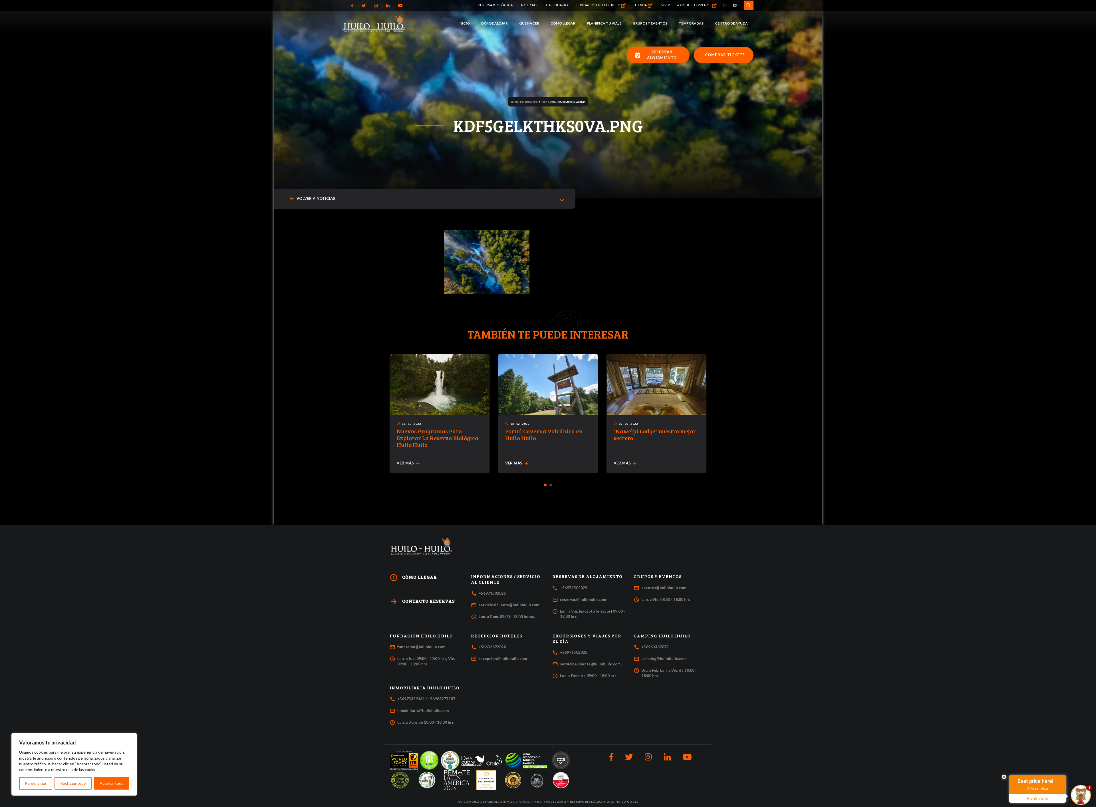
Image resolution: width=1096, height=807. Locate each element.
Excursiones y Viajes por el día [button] (586, 638)
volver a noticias (312, 198)
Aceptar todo (112, 783)
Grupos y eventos (650, 23)
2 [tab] (551, 485)
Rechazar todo (73, 783)
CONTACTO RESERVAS (422, 601)
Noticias (529, 5)
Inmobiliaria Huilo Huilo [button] (425, 688)
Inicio (464, 23)
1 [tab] (545, 485)
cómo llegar (413, 577)
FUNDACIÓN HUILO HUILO (599, 5)
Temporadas (691, 23)
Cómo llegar (563, 23)
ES (735, 5)
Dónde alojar (494, 23)
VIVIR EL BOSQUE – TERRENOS (686, 5)
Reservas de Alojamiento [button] (587, 576)
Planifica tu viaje (604, 23)
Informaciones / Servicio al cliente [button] (505, 579)
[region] (74, 764)
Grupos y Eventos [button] (658, 576)
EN (725, 5)
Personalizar (36, 783)
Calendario (557, 5)
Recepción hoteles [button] (496, 636)
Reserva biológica (495, 5)
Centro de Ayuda (731, 23)
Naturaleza (529, 101)
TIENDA (641, 5)
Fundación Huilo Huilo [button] (421, 636)
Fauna (545, 101)
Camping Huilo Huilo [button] (662, 636)
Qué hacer (529, 23)
